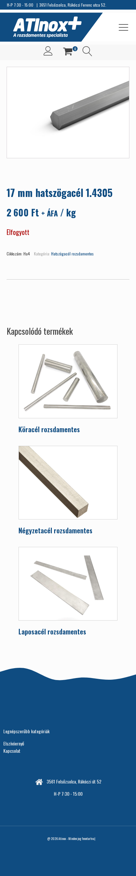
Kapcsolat (11, 750)
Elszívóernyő (13, 743)
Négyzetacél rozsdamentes (55, 530)
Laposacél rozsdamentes (52, 631)
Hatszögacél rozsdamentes (72, 253)
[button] (68, 52)
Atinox (62, 838)
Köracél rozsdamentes (49, 429)
